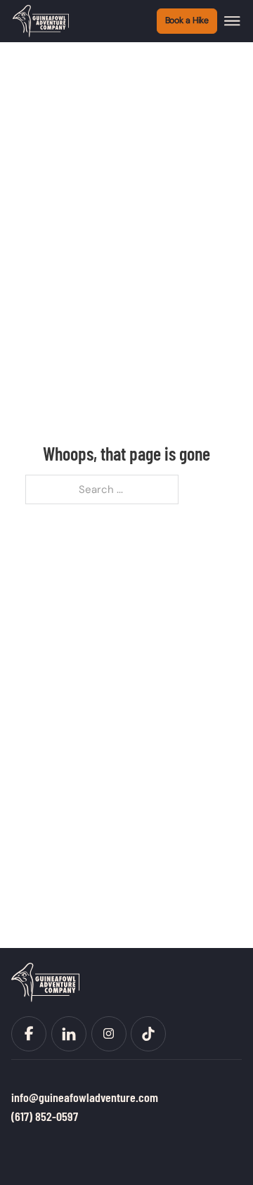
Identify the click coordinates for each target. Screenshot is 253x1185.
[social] (28, 1033)
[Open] (232, 21)
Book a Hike (187, 20)
